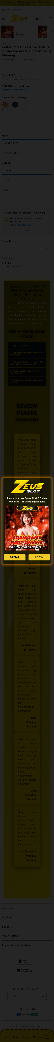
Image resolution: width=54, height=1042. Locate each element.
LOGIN (39, 557)
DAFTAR (14, 557)
